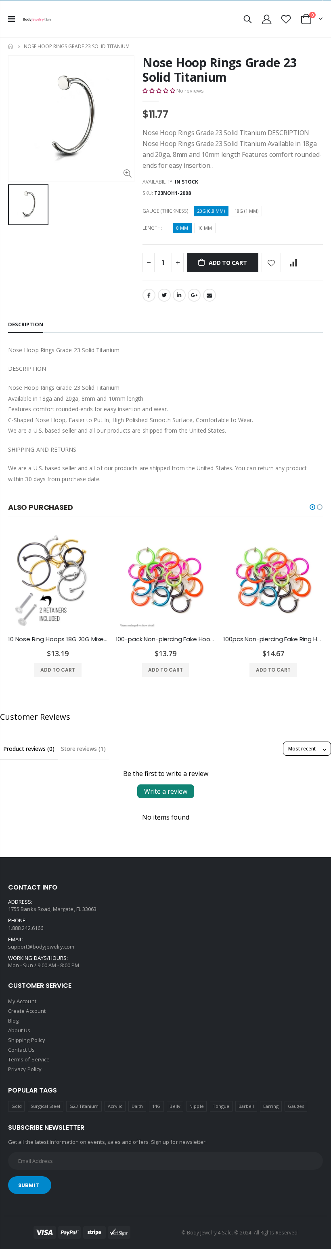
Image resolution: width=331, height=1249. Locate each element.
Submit (28, 1185)
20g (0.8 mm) (211, 211)
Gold (16, 1106)
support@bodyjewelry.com (41, 946)
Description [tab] (25, 324)
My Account (22, 1001)
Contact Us (21, 1049)
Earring (271, 1106)
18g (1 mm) (246, 211)
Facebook (148, 295)
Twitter (164, 295)
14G (156, 1106)
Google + (194, 295)
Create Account (27, 1010)
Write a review (165, 791)
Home (11, 46)
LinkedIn (179, 295)
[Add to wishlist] (271, 262)
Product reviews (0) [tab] (28, 748)
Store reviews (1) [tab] (83, 748)
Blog (13, 1020)
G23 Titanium (84, 1106)
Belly (175, 1106)
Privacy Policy (25, 1069)
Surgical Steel (45, 1106)
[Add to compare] (293, 262)
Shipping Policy (26, 1040)
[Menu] (11, 18)
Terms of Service (29, 1059)
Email (209, 295)
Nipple (196, 1106)
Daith (137, 1106)
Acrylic (115, 1106)
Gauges (296, 1106)
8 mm (182, 228)
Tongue (221, 1106)
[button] (158, 90)
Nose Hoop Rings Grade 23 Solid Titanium (219, 69)
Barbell (246, 1106)
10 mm (205, 228)
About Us (19, 1030)
